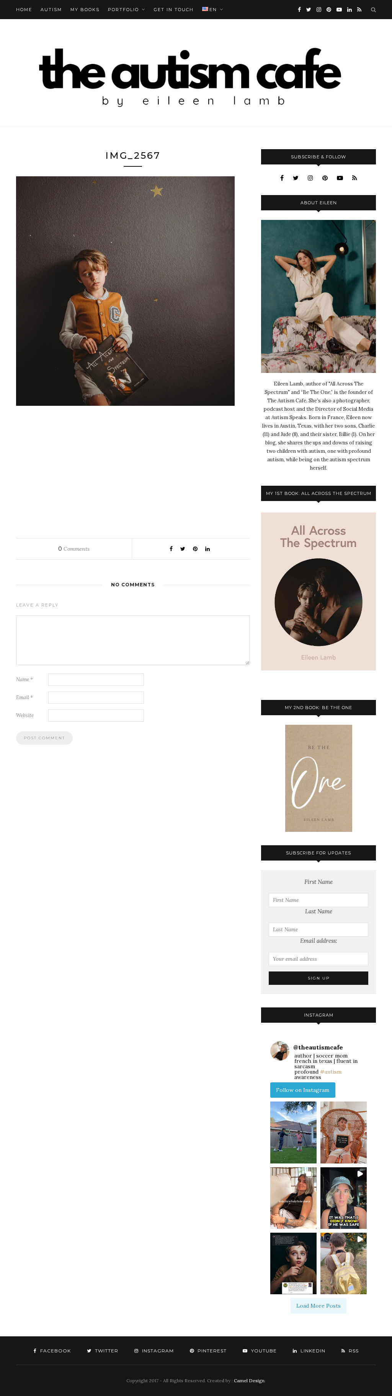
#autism (330, 1071)
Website (25, 715)
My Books (85, 9)
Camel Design (249, 1380)
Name (24, 679)
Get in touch (174, 9)
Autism (51, 9)
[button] (293, 1132)
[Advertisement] (133, 470)
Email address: (318, 940)
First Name (318, 881)
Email (24, 697)
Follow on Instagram (302, 1090)
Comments (74, 548)
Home (24, 9)
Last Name (318, 911)
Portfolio (123, 9)
